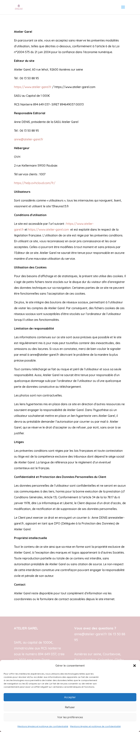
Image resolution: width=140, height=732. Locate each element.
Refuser (70, 707)
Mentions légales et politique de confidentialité (43, 726)
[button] (134, 665)
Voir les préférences (70, 717)
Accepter (70, 697)
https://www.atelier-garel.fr (32, 87)
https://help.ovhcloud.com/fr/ (34, 183)
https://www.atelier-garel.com (48, 229)
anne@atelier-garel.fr (28, 139)
